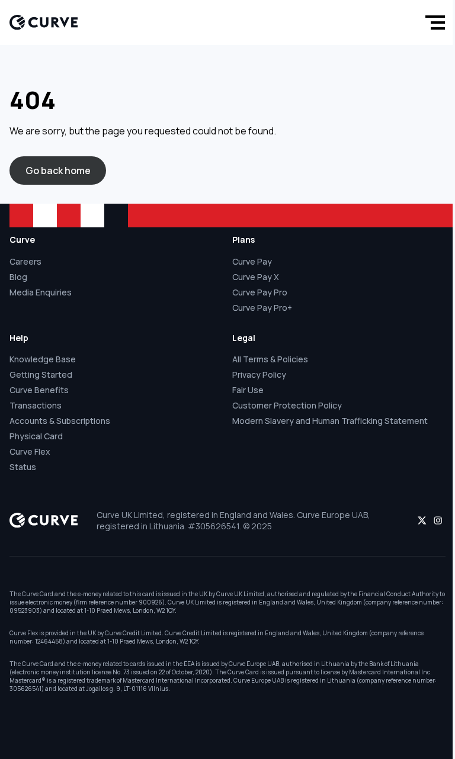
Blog (18, 276)
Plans (243, 239)
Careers (25, 261)
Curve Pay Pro (259, 292)
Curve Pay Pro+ (262, 307)
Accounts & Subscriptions (59, 420)
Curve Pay (252, 261)
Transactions (35, 405)
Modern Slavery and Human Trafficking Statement (330, 420)
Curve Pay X (255, 276)
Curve (22, 239)
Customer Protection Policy (287, 405)
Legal (243, 337)
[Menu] (432, 22)
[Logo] (43, 22)
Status (22, 466)
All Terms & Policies (270, 359)
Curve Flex (29, 451)
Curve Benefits (39, 389)
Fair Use (248, 389)
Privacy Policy (259, 374)
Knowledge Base (42, 359)
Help (18, 337)
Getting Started (40, 374)
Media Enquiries (40, 292)
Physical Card (36, 436)
